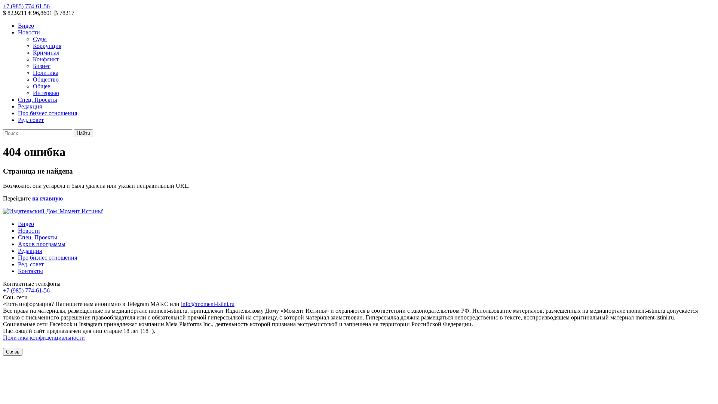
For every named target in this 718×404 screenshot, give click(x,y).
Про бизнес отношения (47, 113)
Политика (45, 73)
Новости (29, 32)
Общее (41, 86)
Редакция (30, 106)
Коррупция (47, 46)
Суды (40, 39)
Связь (12, 352)
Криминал (46, 52)
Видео (26, 25)
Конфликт (46, 59)
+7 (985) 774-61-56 (26, 6)
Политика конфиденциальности (44, 337)
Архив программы (41, 244)
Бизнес (41, 66)
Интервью (46, 93)
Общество (46, 79)
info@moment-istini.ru (207, 304)
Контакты (30, 271)
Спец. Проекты (37, 100)
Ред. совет (31, 120)
